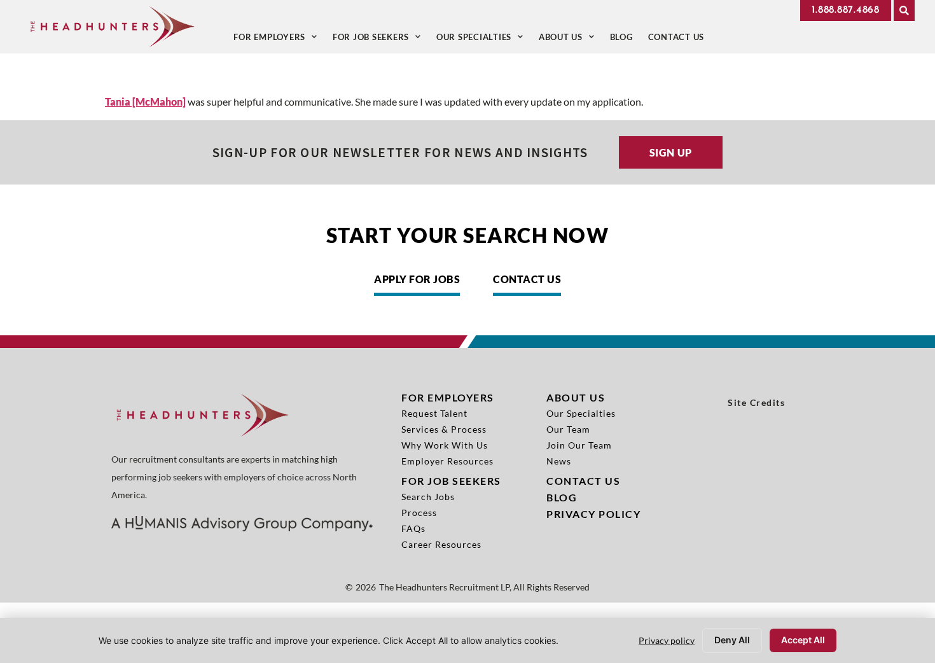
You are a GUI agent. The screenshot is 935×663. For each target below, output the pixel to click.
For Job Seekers (381, 40)
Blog (625, 40)
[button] (904, 10)
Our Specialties (483, 40)
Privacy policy (667, 640)
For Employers (279, 40)
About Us (570, 40)
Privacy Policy (593, 514)
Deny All (732, 639)
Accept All (803, 639)
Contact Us (680, 40)
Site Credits (756, 403)
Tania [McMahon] (145, 101)
